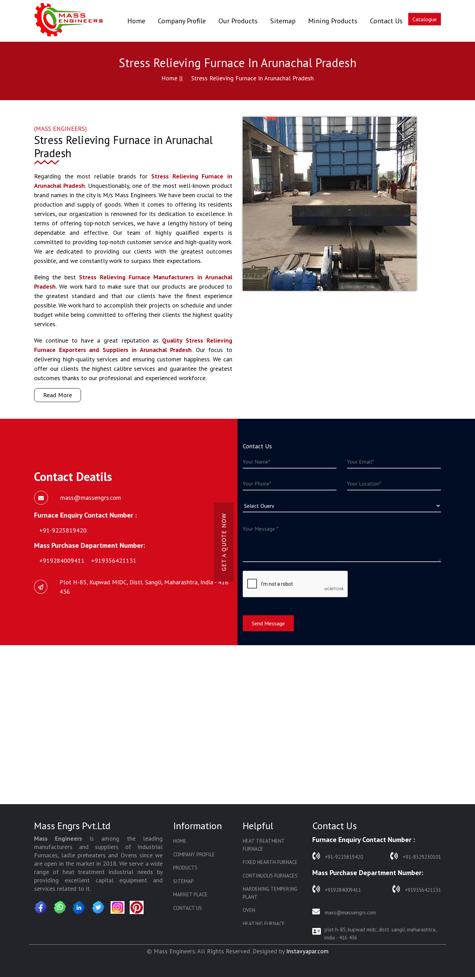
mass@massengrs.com (349, 912)
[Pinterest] (137, 907)
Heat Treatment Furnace (263, 845)
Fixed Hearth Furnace (270, 862)
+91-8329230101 (421, 857)
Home (136, 20)
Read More (57, 395)
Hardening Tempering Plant (270, 893)
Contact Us (386, 20)
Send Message (268, 623)
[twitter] (98, 907)
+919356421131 (422, 890)
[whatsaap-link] (60, 907)
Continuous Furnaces (270, 875)
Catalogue (424, 19)
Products (185, 867)
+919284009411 (342, 890)
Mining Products (332, 20)
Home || (172, 78)
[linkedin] (79, 907)
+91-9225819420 (343, 857)
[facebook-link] (41, 907)
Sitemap (283, 20)
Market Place (190, 894)
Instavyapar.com (307, 951)
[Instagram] (117, 907)
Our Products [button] (238, 20)
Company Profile (182, 20)
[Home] (69, 21)
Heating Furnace (264, 923)
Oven (249, 910)
